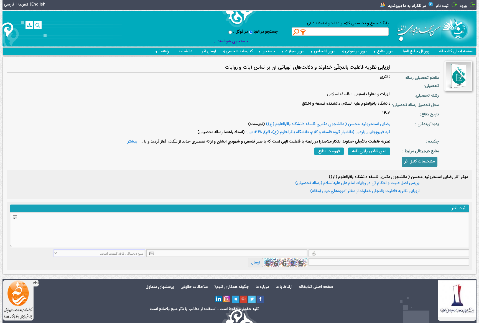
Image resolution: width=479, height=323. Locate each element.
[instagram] (227, 299)
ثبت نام (442, 6)
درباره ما (262, 287)
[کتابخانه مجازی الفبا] (459, 28)
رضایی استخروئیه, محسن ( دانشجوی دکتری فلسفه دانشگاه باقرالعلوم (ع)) (327, 124)
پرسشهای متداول (160, 287)
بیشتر (132, 141)
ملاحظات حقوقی (194, 287)
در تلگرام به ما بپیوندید (407, 6)
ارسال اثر (209, 51)
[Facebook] (260, 299)
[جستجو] (38, 25)
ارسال (255, 262)
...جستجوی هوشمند (231, 41)
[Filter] (303, 32)
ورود (463, 6)
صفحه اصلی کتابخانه (456, 51)
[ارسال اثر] (29, 25)
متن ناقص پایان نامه (369, 151)
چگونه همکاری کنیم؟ (231, 287)
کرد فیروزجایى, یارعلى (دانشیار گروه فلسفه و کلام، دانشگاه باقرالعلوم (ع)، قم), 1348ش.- (317, 132)
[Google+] (243, 299)
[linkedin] (218, 299)
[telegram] (235, 299)
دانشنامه (185, 51)
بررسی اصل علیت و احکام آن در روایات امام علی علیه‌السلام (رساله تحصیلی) (357, 183)
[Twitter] (252, 299)
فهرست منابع (329, 151)
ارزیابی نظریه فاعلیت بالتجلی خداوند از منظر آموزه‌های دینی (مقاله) (364, 191)
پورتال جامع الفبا (416, 51)
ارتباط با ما (284, 287)
